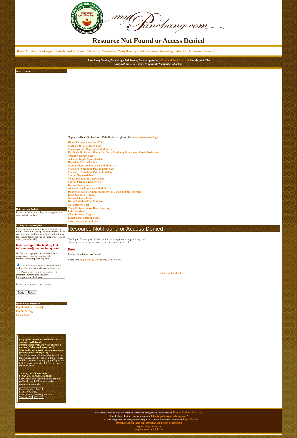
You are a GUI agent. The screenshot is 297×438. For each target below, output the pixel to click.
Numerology (167, 51)
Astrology (31, 51)
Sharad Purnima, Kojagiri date (85, 181)
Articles (71, 51)
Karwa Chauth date (79, 185)
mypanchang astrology (145, 137)
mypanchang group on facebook (164, 422)
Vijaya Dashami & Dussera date (86, 178)
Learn (81, 51)
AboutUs (181, 51)
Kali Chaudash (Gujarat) (82, 194)
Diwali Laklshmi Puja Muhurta (85, 201)
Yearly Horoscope (128, 51)
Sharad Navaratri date (80, 175)
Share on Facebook (171, 273)
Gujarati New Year (78, 204)
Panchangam (46, 51)
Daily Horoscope (149, 51)
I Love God (22, 315)
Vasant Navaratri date (80, 155)
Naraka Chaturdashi (80, 198)
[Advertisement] (30, 15)
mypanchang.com (174, 133)
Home (20, 51)
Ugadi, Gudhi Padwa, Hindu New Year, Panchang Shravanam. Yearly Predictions (113, 152)
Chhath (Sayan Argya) (80, 214)
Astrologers (195, 51)
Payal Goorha (190, 419)
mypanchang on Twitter (149, 426)
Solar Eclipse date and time (83, 221)
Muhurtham (109, 51)
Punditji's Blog (24, 311)
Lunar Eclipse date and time (84, 217)
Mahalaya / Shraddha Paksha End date (90, 172)
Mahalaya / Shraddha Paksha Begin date (91, 168)
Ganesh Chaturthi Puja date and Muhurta (92, 165)
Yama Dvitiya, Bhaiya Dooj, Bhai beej (89, 208)
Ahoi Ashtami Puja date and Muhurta (89, 188)
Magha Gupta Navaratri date (84, 145)
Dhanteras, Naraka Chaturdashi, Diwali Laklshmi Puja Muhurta (104, 191)
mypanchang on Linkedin (149, 429)
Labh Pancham (76, 211)
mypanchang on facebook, (131, 422)
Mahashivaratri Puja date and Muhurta (90, 149)
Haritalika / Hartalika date (82, 162)
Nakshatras (93, 51)
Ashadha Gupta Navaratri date (85, 159)
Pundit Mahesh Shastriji (175, 60)
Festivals (60, 51)
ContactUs (209, 51)
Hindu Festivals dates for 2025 (85, 142)
